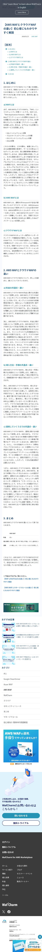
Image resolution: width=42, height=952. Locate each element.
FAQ (3, 889)
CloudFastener (14, 936)
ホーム (4, 865)
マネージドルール (11, 717)
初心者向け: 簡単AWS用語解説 (16, 722)
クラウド (7, 701)
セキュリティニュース (12, 706)
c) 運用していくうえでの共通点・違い (22, 70)
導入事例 (5, 885)
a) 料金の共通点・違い (16, 64)
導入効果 (5, 877)
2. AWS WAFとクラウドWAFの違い (19, 61)
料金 (4, 881)
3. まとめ (11, 74)
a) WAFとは (13, 52)
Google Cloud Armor (12, 679)
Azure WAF (8, 684)
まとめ (6, 711)
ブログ (19, 869)
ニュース (20, 877)
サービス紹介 (7, 869)
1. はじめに (11, 49)
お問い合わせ (8, 852)
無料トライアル (21, 823)
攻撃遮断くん (13, 922)
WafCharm (8, 695)
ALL (5, 674)
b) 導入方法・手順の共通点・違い (20, 67)
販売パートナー (23, 881)
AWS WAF (35, 36)
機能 (4, 873)
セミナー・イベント (24, 873)
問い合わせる (21, 815)
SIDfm (11, 931)
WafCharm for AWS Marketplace (17, 857)
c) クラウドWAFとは (16, 57)
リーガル (5, 895)
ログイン (6, 842)
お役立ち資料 (22, 865)
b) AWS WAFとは (15, 54)
